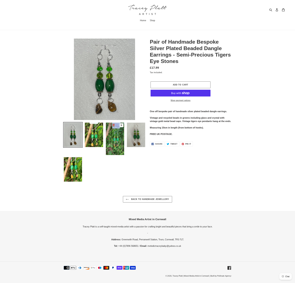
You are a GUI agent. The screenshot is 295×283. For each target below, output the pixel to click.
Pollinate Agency (224, 276)
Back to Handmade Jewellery (149, 199)
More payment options (181, 100)
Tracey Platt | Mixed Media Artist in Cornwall (191, 276)
